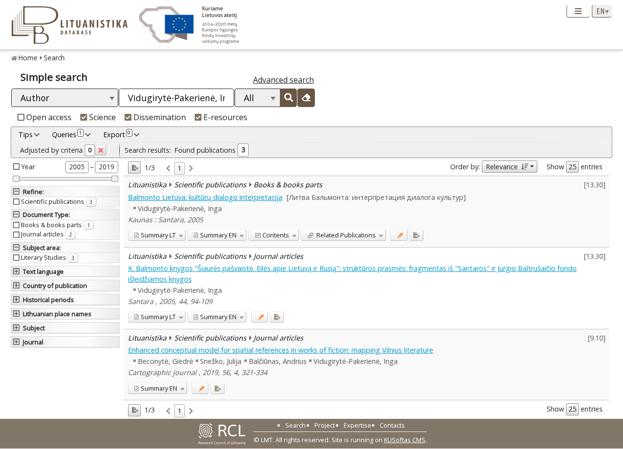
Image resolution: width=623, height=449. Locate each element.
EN (218, 235)
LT (158, 235)
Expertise (357, 425)
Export (116, 134)
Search (54, 57)
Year (28, 166)
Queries (67, 134)
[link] (168, 168)
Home (27, 57)
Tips (25, 134)
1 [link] (180, 168)
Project (324, 425)
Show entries (575, 166)
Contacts (392, 425)
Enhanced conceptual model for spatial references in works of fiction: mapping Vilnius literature (280, 350)
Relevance (502, 166)
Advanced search (283, 79)
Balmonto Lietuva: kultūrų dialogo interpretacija (205, 197)
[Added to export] (416, 235)
